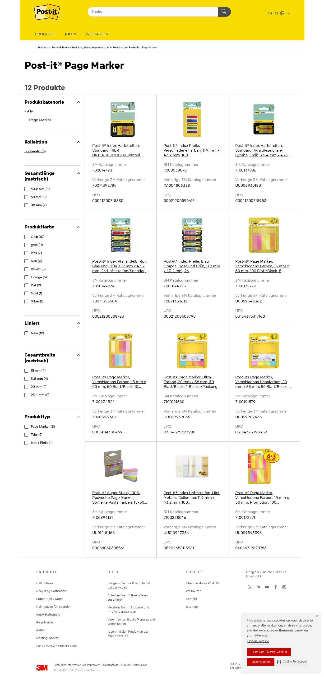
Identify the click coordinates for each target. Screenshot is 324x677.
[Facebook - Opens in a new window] (275, 587)
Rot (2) (36, 285)
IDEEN (70, 34)
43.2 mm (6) (40, 189)
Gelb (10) (37, 237)
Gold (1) (36, 293)
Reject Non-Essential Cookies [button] (269, 652)
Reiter (40, 630)
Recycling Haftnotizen (52, 591)
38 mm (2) (38, 205)
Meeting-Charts (47, 638)
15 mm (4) (38, 371)
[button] (292, 662)
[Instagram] (249, 587)
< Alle (28, 111)
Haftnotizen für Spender (53, 606)
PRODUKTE (45, 34)
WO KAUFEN (97, 34)
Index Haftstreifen (49, 614)
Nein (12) (37, 333)
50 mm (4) (38, 197)
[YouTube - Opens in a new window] (267, 587)
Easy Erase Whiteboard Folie (56, 646)
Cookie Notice (258, 641)
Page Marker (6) (43, 427)
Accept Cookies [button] (260, 662)
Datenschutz (110, 665)
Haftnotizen (44, 583)
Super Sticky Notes (49, 599)
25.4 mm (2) (40, 395)
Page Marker (45, 622)
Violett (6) (38, 269)
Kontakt (191, 599)
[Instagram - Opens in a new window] (284, 587)
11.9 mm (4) (39, 379)
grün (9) (37, 245)
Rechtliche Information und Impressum (77, 665)
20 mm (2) (38, 387)
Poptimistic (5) (35, 151)
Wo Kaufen (193, 591)
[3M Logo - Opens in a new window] (47, 12)
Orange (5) (39, 277)
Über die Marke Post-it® (202, 583)
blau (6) (36, 261)
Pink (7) (36, 253)
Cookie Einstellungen (134, 665)
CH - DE (273, 13)
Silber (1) (37, 301)
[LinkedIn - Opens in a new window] (258, 587)
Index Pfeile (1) (41, 443)
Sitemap (192, 606)
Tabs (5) (36, 435)
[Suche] (224, 12)
